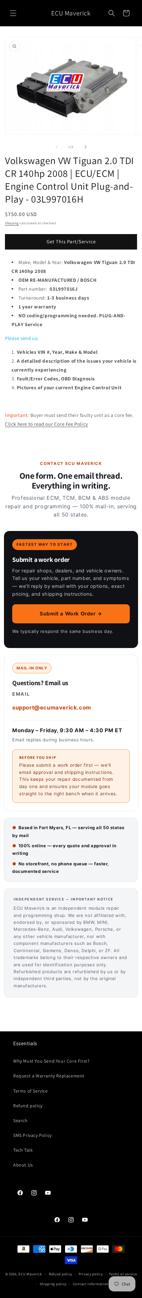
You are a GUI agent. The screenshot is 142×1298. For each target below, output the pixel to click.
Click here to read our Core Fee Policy (46, 424)
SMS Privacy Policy (32, 1135)
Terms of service (123, 1274)
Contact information (91, 1284)
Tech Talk (23, 1150)
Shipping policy (53, 1284)
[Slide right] (85, 147)
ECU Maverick (30, 1274)
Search (20, 1120)
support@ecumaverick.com (51, 707)
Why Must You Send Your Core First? (51, 1061)
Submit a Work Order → (71, 614)
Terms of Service (30, 1091)
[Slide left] (56, 147)
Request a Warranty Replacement (49, 1076)
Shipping (12, 223)
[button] (13, 13)
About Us (23, 1165)
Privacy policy (91, 1274)
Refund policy (28, 1106)
